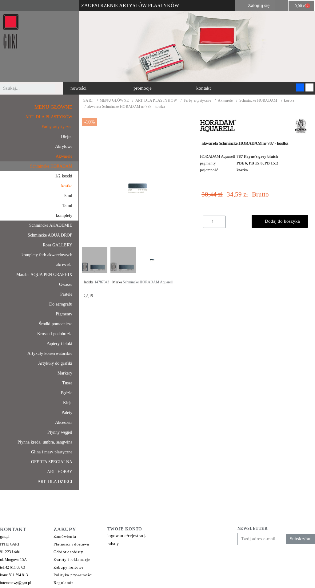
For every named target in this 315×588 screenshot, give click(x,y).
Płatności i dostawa (71, 544)
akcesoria (64, 264)
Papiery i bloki (59, 343)
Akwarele (225, 101)
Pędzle (66, 393)
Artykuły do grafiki (55, 363)
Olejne (66, 136)
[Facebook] (300, 87)
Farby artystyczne (197, 101)
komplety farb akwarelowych (47, 255)
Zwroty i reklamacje (72, 559)
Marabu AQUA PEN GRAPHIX (44, 274)
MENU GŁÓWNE (114, 101)
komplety (64, 215)
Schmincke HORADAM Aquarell (148, 282)
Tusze (67, 383)
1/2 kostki (63, 176)
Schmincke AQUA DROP (50, 235)
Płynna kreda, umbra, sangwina (45, 442)
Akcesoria (63, 422)
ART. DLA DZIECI (55, 481)
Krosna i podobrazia (54, 333)
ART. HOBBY (59, 471)
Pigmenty (64, 314)
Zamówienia (65, 536)
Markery (65, 373)
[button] (78, 88)
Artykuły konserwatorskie (49, 353)
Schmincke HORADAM (258, 101)
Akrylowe (63, 146)
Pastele (66, 294)
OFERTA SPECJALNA (51, 462)
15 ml (67, 205)
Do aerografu (60, 304)
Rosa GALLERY (57, 245)
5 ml (68, 195)
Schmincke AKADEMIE (50, 225)
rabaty (113, 543)
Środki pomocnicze (55, 324)
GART (88, 101)
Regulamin (64, 582)
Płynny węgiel (59, 432)
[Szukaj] (60, 88)
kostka (289, 101)
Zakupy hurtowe (68, 567)
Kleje (67, 402)
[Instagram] (309, 87)
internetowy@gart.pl (15, 582)
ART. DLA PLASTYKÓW (156, 101)
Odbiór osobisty (68, 551)
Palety (67, 412)
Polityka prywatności (73, 575)
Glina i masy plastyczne (51, 452)
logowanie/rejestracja (127, 535)
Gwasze (65, 284)
